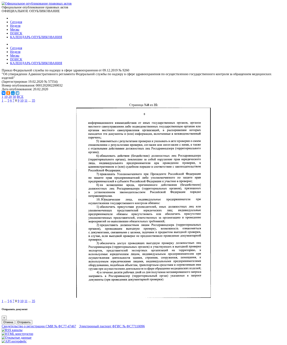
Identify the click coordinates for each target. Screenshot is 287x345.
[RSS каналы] (12, 330)
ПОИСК (16, 33)
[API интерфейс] (14, 341)
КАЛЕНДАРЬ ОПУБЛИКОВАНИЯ (36, 37)
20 (10, 96)
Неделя (15, 26)
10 (6, 96)
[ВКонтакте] (3, 93)
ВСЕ (20, 96)
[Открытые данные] (17, 337)
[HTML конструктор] (17, 334)
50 (14, 96)
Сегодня (16, 22)
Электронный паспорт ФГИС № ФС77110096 (112, 326)
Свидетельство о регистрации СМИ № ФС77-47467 (39, 326)
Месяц (14, 29)
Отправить (24, 322)
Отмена (8, 322)
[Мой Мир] (13, 93)
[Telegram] (17, 93)
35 (33, 100)
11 (26, 100)
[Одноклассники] (8, 93)
